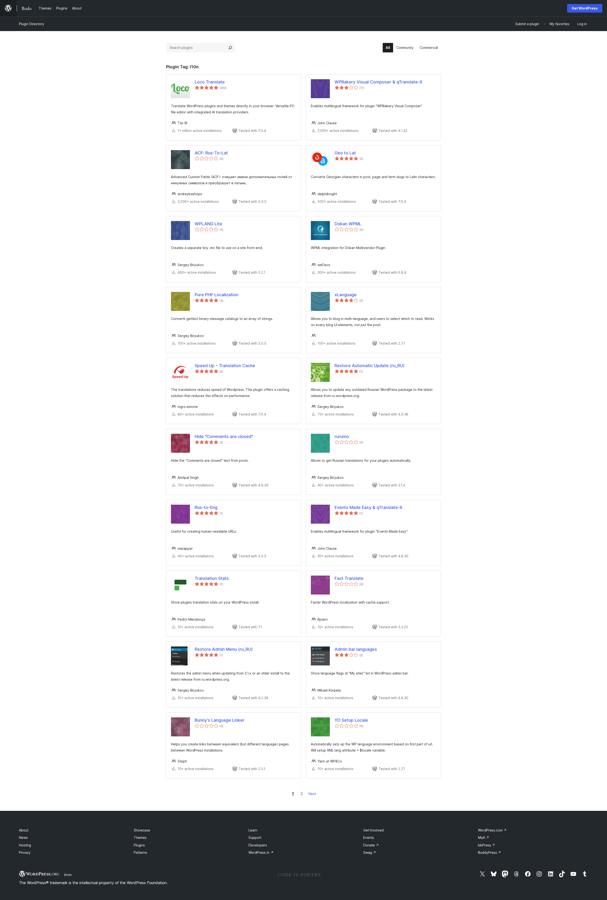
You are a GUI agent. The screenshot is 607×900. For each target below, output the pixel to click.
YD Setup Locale (351, 720)
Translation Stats (212, 578)
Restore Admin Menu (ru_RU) (224, 649)
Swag (369, 852)
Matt (483, 837)
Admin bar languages (356, 649)
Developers (257, 845)
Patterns (140, 852)
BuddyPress (489, 852)
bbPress (486, 845)
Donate (371, 845)
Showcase (142, 830)
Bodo (68, 875)
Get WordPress (585, 8)
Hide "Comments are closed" (224, 436)
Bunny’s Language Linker (219, 720)
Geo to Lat (345, 152)
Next (312, 794)
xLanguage (346, 294)
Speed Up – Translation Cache (225, 365)
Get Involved (373, 830)
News (23, 837)
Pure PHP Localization (216, 294)
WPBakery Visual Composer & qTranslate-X (378, 81)
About (23, 830)
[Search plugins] (230, 47)
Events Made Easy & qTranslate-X (368, 507)
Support (254, 837)
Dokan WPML (348, 223)
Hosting (25, 845)
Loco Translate (210, 81)
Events (368, 837)
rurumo (342, 436)
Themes (140, 837)
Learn (252, 830)
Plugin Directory (31, 24)
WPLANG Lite (208, 223)
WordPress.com (492, 830)
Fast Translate (349, 578)
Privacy (25, 852)
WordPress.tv (261, 852)
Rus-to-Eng (206, 507)
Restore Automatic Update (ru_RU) (370, 365)
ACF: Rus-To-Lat (211, 152)
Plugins (139, 845)
